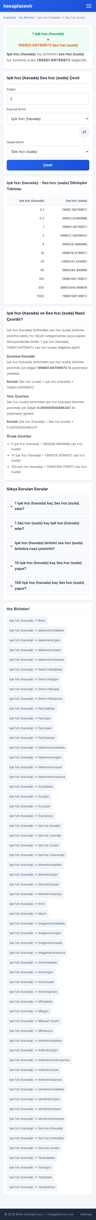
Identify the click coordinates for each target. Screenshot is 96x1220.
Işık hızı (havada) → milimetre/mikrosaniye (39, 1060)
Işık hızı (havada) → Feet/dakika (32, 708)
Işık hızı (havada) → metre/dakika (33, 962)
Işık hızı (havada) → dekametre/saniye (36, 659)
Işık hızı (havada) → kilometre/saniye (35, 894)
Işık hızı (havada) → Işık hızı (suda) (33, 845)
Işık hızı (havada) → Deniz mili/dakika (35, 669)
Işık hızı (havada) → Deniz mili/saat (34, 689)
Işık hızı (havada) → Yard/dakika (32, 1158)
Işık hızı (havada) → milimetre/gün (33, 1050)
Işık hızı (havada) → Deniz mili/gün (33, 679)
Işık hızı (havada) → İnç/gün (29, 796)
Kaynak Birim (16, 109)
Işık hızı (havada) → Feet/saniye (32, 737)
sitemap (86, 1214)
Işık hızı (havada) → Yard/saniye (32, 1187)
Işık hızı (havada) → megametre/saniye (37, 952)
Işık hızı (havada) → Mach (27, 913)
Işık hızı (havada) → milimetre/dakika (35, 1040)
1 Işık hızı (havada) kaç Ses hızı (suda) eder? (47, 506)
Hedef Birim (15, 142)
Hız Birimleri (27, 17)
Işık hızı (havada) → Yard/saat (30, 1177)
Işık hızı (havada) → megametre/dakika (37, 923)
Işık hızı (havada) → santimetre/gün (34, 1099)
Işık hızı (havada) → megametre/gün (35, 933)
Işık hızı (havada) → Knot (27, 904)
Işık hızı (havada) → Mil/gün (29, 1011)
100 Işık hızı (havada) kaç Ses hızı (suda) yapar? (49, 585)
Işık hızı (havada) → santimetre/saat (35, 1109)
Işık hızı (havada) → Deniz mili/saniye (35, 698)
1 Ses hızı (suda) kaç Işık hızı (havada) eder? (47, 526)
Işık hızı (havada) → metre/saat (31, 982)
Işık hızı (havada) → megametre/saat (35, 943)
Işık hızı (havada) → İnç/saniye (31, 816)
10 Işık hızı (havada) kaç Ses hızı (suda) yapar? (48, 565)
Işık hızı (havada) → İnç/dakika (31, 786)
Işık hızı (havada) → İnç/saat (29, 806)
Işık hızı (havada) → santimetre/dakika (36, 1089)
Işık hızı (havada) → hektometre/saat (35, 767)
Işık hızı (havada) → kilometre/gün (33, 874)
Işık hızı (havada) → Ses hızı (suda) (34, 1148)
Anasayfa (9, 17)
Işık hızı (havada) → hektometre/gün (35, 757)
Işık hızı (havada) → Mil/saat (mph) (34, 1021)
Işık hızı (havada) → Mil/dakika (30, 1001)
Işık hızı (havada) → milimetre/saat (34, 1070)
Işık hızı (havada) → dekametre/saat (35, 650)
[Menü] (89, 6)
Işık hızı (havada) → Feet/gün (30, 718)
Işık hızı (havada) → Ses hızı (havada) (36, 1128)
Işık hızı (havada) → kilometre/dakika (35, 864)
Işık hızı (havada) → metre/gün (31, 972)
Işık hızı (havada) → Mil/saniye (31, 1031)
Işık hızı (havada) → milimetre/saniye (35, 1079)
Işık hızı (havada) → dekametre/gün (34, 640)
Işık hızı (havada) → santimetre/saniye (36, 1118)
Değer (11, 89)
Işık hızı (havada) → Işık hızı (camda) (35, 835)
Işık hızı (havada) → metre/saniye (33, 991)
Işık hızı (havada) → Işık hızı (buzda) (34, 825)
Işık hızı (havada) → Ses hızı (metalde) (36, 1138)
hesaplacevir (18, 6)
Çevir (48, 165)
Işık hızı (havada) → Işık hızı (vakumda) (37, 855)
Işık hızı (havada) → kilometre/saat (34, 884)
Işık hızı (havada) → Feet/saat (30, 728)
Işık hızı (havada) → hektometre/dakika (37, 747)
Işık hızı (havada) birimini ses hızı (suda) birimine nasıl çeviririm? (49, 546)
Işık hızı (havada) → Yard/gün (30, 1167)
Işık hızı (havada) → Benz (27, 620)
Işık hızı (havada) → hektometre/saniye (37, 777)
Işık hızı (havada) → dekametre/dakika (36, 630)
